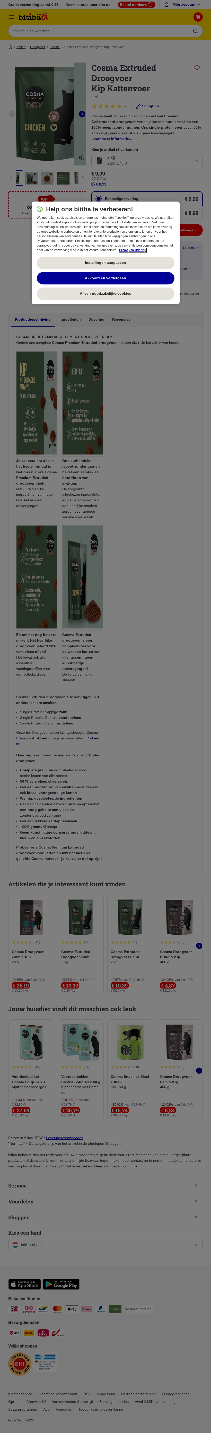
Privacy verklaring (132, 250)
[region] (106, 253)
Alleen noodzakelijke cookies (105, 294)
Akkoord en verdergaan (105, 278)
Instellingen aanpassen (105, 263)
